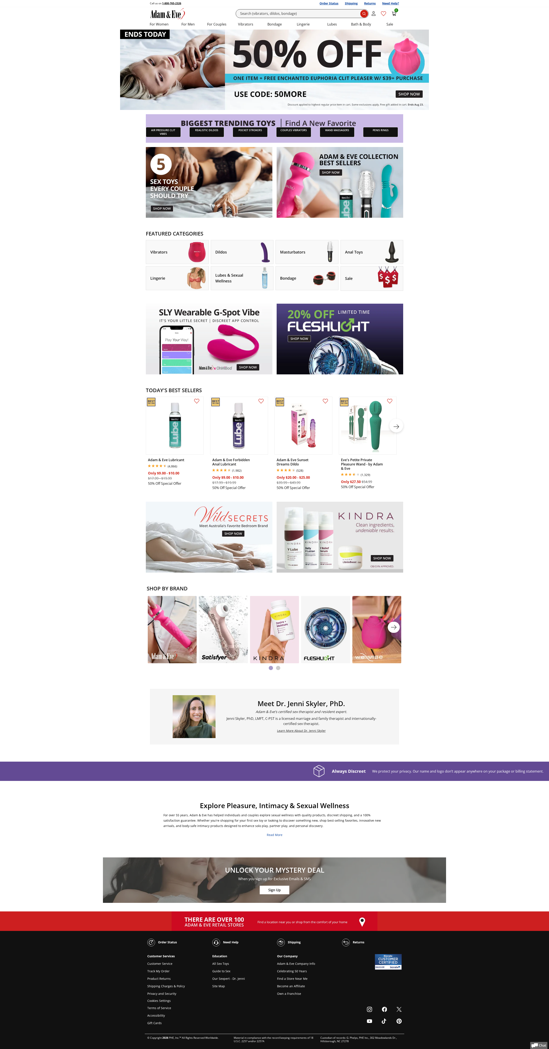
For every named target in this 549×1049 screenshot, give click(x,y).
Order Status (329, 3)
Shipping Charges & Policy (166, 986)
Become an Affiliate (291, 986)
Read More (274, 835)
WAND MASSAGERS (337, 130)
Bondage (274, 24)
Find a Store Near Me (292, 979)
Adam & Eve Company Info (296, 964)
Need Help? (390, 3)
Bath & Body (361, 24)
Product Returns (159, 979)
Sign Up (274, 890)
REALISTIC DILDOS (206, 130)
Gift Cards (154, 1023)
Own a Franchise (289, 994)
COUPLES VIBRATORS (294, 130)
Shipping (351, 3)
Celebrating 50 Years (292, 971)
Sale (389, 24)
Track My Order (158, 971)
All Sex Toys (220, 964)
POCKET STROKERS (250, 130)
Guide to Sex (221, 971)
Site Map (218, 986)
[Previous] (155, 627)
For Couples (216, 24)
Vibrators (245, 24)
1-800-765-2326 (171, 3)
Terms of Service (159, 1008)
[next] (396, 425)
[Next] (394, 627)
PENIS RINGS (381, 130)
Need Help (230, 942)
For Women (159, 24)
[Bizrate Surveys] (396, 967)
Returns (370, 3)
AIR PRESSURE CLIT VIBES (163, 132)
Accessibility (156, 1015)
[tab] (271, 668)
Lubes (332, 24)
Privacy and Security (161, 994)
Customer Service (159, 964)
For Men (188, 24)
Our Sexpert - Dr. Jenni (228, 979)
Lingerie (303, 24)
